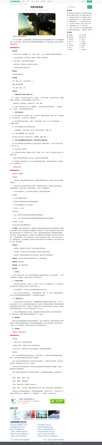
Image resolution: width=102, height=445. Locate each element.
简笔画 (70, 49)
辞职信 (83, 39)
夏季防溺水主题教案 (74, 13)
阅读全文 (41, 10)
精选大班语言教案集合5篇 (17, 429)
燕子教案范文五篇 (73, 15)
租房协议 (71, 39)
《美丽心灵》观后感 (86, 29)
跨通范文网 (49, 443)
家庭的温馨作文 (73, 21)
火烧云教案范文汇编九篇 (44, 424)
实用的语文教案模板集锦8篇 (44, 427)
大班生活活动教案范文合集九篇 (45, 431)
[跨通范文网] (15, 1)
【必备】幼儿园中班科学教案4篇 (46, 433)
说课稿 (70, 35)
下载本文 (46, 10)
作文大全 (71, 41)
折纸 (70, 47)
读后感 (83, 45)
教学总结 (71, 37)
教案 (25, 4)
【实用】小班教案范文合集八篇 (19, 431)
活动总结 (83, 49)
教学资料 (20, 4)
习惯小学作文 (84, 25)
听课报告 (83, 43)
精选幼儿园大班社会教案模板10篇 (19, 433)
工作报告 (71, 45)
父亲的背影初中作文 (74, 19)
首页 (23, 1)
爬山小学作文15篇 (86, 23)
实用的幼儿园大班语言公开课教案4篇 (47, 436)
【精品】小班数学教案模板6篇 (45, 429)
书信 (32, 1)
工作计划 (50, 1)
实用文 (37, 1)
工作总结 (43, 1)
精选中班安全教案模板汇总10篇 (19, 424)
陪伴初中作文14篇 (86, 21)
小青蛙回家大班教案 (86, 13)
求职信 (83, 41)
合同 (28, 1)
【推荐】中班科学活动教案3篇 (19, 436)
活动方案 (83, 37)
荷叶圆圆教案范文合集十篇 (18, 427)
